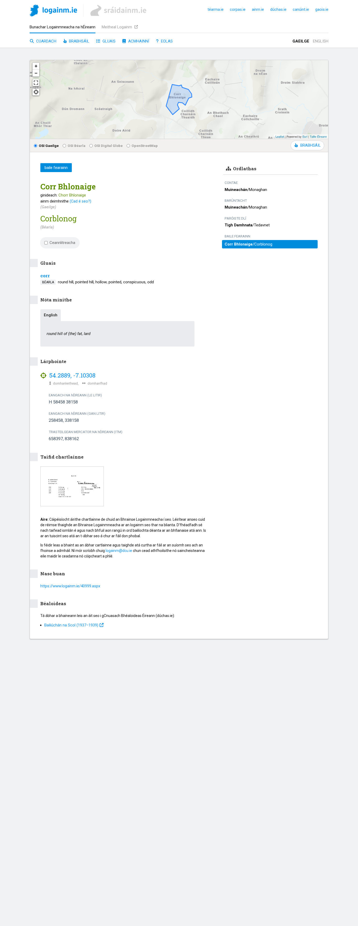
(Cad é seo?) (80, 201)
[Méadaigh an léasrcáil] (35, 82)
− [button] (36, 73)
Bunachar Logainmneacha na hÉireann (62, 27)
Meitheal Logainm (117, 27)
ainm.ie (258, 9)
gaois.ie (321, 9)
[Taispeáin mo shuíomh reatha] (35, 92)
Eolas (166, 41)
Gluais (108, 41)
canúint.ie (301, 9)
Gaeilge (300, 41)
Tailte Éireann (318, 136)
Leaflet (279, 136)
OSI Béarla (76, 145)
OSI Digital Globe (108, 145)
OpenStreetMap (145, 145)
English (320, 41)
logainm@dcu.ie (119, 551)
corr (45, 276)
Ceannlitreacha (62, 242)
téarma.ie (216, 9)
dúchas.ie (278, 9)
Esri (304, 136)
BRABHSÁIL (310, 145)
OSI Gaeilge (49, 145)
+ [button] (36, 66)
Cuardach (45, 41)
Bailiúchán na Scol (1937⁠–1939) (71, 625)
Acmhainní (138, 41)
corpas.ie (238, 9)
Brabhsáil (78, 41)
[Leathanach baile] (53, 11)
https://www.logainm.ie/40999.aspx (70, 586)
